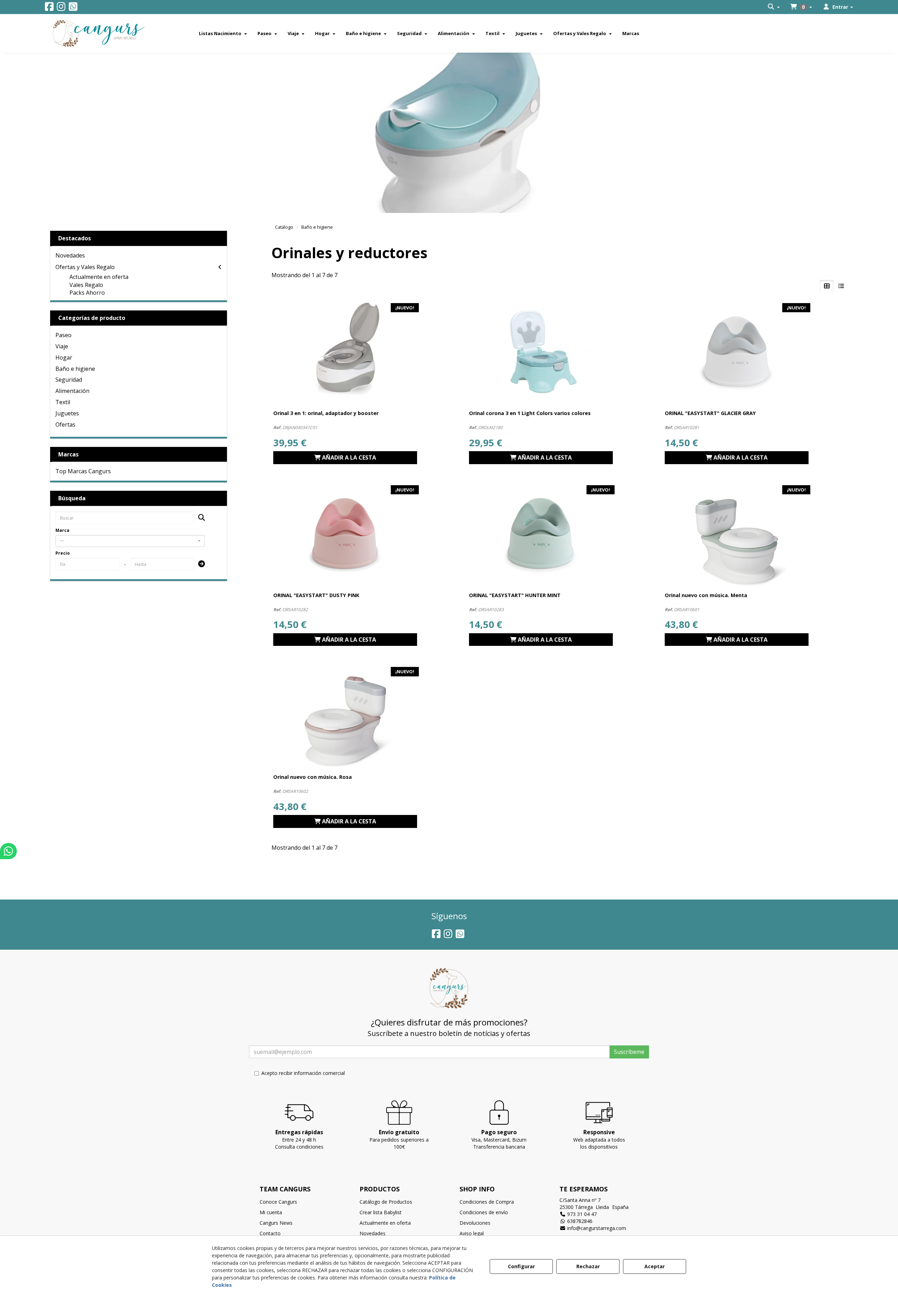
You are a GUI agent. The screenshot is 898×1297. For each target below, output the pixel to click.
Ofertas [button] (65, 424)
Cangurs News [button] (276, 1222)
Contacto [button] (270, 1233)
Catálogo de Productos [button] (386, 1201)
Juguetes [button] (67, 413)
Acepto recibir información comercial (303, 1073)
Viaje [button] (61, 346)
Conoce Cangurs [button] (278, 1201)
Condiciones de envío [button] (484, 1212)
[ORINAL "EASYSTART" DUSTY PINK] (345, 534)
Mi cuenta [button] (271, 1212)
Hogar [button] (63, 357)
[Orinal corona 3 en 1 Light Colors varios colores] (541, 352)
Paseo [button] (63, 335)
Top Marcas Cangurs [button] (83, 471)
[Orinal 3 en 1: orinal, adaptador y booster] (345, 352)
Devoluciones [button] (475, 1222)
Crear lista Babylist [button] (381, 1212)
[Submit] (199, 564)
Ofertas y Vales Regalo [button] (85, 267)
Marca (62, 530)
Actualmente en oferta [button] (98, 277)
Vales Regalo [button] (86, 285)
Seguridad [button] (68, 379)
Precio (62, 553)
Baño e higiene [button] (75, 369)
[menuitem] (774, 7)
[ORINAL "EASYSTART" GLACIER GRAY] (737, 352)
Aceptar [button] (654, 1266)
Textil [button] (62, 402)
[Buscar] (199, 518)
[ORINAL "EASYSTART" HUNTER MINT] (541, 534)
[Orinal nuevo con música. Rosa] (345, 716)
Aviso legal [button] (472, 1233)
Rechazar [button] (588, 1266)
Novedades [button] (70, 255)
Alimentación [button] (72, 391)
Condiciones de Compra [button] (487, 1201)
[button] (49, 8)
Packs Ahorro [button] (87, 292)
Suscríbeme (629, 1052)
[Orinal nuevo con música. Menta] (737, 534)
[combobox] (130, 541)
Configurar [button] (521, 1266)
